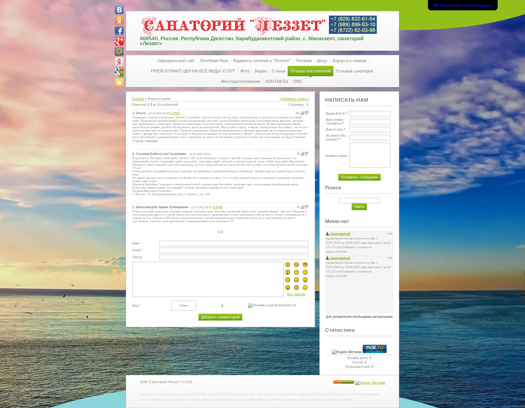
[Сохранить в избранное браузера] (119, 82)
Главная (138, 99)
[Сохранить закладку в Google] (119, 72)
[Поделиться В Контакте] (119, 9)
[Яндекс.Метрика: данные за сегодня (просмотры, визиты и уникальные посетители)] (347, 352)
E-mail (175, 113)
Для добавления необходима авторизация (359, 317)
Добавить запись (294, 99)
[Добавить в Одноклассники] (119, 20)
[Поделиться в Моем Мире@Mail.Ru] (119, 51)
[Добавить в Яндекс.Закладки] (119, 61)
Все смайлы (296, 294)
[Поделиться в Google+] (119, 41)
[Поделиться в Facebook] (119, 30)
